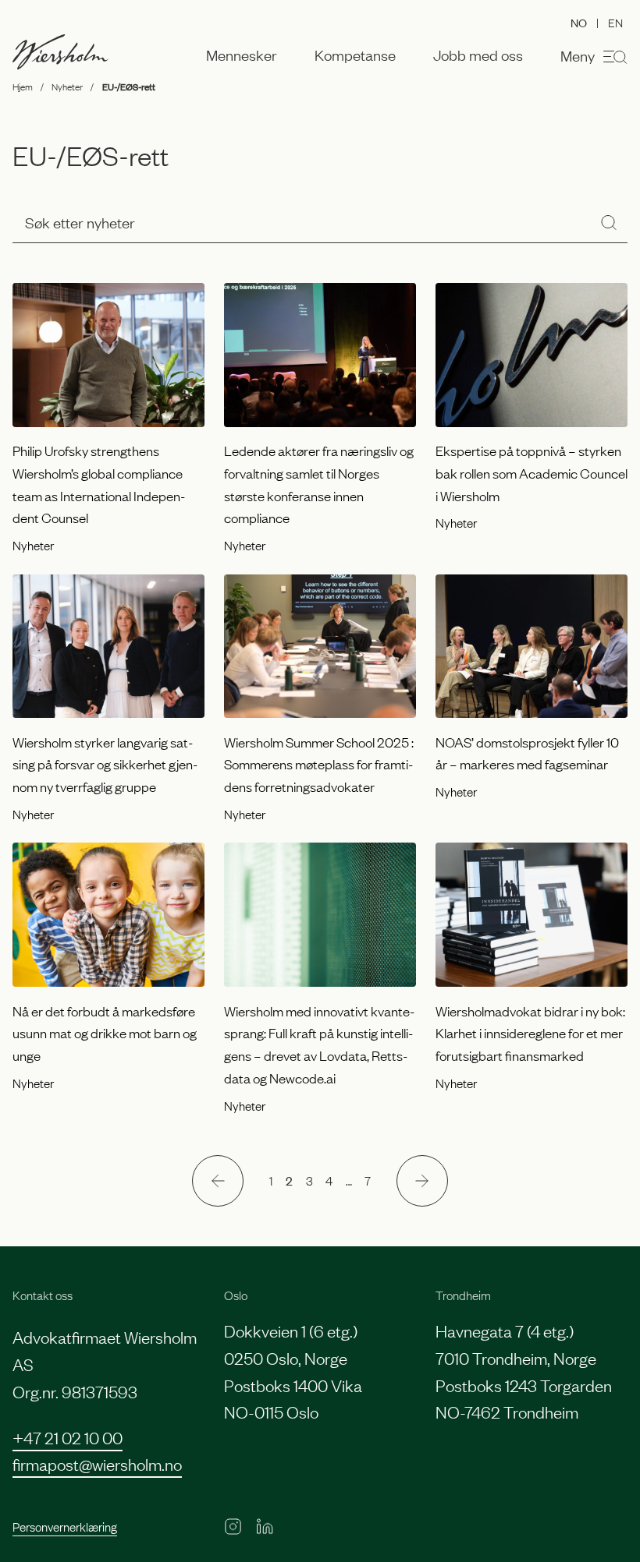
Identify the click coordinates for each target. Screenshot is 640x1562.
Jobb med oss (478, 55)
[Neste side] (422, 1181)
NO (579, 22)
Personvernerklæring (64, 1526)
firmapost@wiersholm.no (97, 1463)
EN (615, 21)
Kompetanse (355, 55)
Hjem (22, 87)
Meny (577, 55)
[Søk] (608, 222)
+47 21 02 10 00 (67, 1437)
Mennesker (241, 55)
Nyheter (67, 87)
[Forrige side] (218, 1181)
